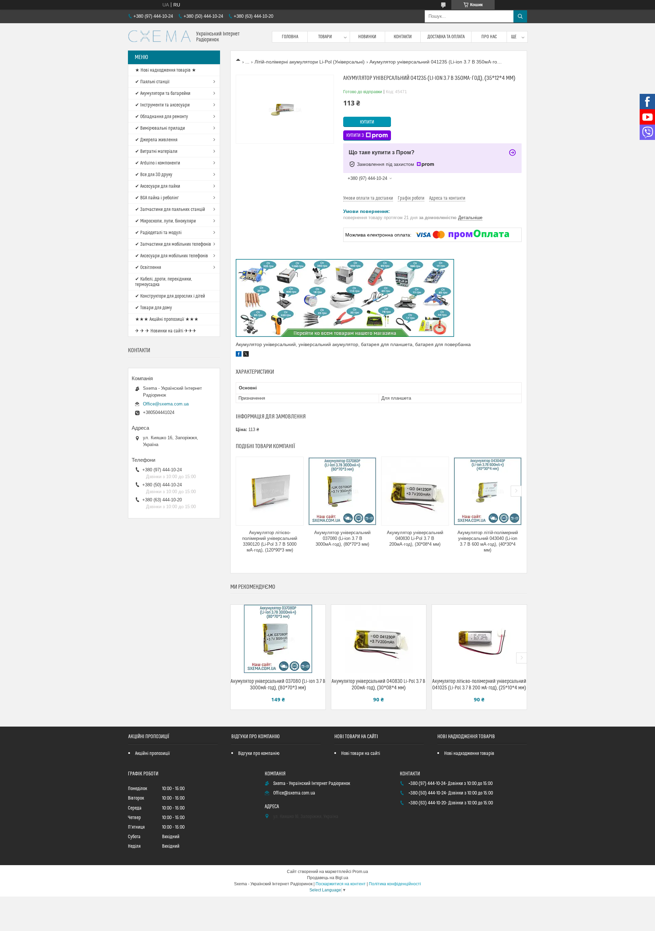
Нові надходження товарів (469, 753)
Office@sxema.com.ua (166, 403)
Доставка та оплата (446, 37)
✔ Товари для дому (153, 308)
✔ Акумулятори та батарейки (162, 93)
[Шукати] (520, 16)
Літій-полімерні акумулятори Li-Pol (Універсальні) (309, 62)
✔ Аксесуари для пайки (157, 186)
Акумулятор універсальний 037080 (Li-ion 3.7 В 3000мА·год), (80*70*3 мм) (342, 538)
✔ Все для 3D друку (153, 174)
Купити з (355, 135)
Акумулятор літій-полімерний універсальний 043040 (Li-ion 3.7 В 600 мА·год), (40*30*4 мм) (487, 541)
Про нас (489, 37)
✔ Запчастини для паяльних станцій (170, 209)
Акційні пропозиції (152, 753)
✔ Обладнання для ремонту (161, 116)
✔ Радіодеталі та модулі (158, 232)
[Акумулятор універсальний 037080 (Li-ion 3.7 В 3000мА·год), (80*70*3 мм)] (342, 491)
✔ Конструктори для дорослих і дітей (170, 296)
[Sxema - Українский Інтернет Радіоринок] (159, 37)
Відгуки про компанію (258, 753)
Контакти (403, 37)
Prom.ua (360, 871)
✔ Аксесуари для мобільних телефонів (171, 256)
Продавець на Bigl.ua (327, 877)
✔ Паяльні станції (152, 82)
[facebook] (239, 355)
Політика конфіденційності (395, 884)
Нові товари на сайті (360, 753)
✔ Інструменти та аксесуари (162, 105)
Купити (367, 122)
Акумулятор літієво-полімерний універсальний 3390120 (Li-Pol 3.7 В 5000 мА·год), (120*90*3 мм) (269, 541)
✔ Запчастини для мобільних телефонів (173, 244)
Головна (290, 37)
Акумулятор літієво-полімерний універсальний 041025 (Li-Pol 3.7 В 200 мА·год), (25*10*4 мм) (479, 684)
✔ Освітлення (148, 267)
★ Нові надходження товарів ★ (165, 70)
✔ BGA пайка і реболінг (157, 198)
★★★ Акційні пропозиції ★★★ (167, 319)
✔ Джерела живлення (156, 140)
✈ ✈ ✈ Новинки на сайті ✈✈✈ (165, 331)
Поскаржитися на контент (341, 884)
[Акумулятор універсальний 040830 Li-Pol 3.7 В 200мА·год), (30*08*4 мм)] (415, 491)
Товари (325, 37)
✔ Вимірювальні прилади (160, 128)
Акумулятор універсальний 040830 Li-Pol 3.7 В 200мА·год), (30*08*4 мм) (415, 538)
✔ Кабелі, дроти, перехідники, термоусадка (163, 281)
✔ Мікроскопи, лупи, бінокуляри (165, 221)
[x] (246, 355)
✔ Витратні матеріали (156, 151)
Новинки (367, 37)
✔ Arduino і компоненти (157, 163)
